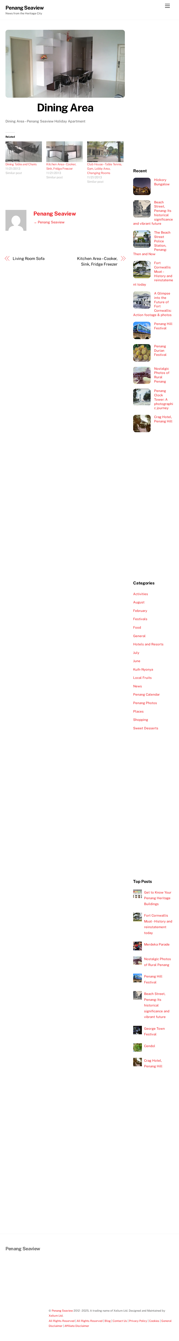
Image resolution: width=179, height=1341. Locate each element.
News (137, 686)
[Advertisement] (153, 95)
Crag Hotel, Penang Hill (163, 419)
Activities (140, 594)
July (136, 653)
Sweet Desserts (145, 728)
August (139, 602)
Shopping (140, 720)
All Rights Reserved (62, 1321)
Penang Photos (145, 703)
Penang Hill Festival (163, 326)
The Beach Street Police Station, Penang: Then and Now (151, 243)
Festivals (140, 619)
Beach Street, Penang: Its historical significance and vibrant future (153, 213)
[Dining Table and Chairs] (23, 151)
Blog (108, 1321)
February (140, 611)
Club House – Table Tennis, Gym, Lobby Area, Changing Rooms (104, 168)
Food (137, 627)
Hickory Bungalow (162, 182)
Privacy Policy (138, 1321)
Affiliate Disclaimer (76, 1326)
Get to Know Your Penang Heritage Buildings (157, 898)
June (136, 661)
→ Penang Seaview (48, 222)
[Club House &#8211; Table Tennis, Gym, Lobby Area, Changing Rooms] (105, 151)
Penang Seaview (54, 213)
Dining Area (65, 107)
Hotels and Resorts (148, 644)
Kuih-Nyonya (143, 669)
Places (138, 711)
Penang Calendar (146, 694)
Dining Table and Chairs (21, 164)
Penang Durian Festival (160, 350)
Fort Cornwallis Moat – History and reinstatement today (153, 273)
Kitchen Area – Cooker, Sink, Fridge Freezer (97, 261)
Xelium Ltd (56, 1315)
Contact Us (120, 1321)
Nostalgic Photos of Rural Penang (161, 375)
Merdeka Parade (157, 944)
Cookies (154, 1321)
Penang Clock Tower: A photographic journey (163, 399)
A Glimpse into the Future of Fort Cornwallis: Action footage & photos (152, 304)
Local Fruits (142, 678)
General (139, 636)
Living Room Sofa (29, 258)
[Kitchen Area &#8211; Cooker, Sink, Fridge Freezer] (64, 151)
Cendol (149, 1046)
